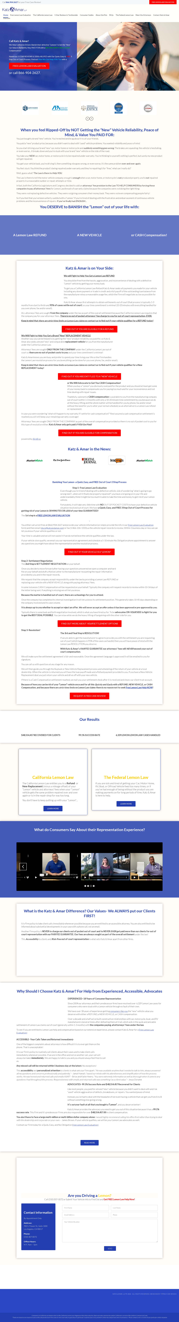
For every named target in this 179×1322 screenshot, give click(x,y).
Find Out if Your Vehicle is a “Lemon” (89, 552)
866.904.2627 (12, 2)
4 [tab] (94, 886)
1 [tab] (85, 886)
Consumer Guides (87, 15)
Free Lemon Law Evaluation (163, 2)
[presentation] (87, 119)
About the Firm (101, 15)
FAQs (111, 15)
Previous (23, 866)
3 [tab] (91, 886)
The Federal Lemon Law (125, 15)
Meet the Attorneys (143, 15)
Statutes (6, 18)
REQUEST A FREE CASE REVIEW (89, 696)
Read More (89, 1143)
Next (156, 866)
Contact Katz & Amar (161, 15)
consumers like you (119, 1011)
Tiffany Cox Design (169, 1294)
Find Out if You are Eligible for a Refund (89, 329)
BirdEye (37, 439)
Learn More (53, 808)
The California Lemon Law (42, 15)
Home (5, 15)
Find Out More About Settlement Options (89, 623)
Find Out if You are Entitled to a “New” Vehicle (89, 376)
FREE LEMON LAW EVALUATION (29, 66)
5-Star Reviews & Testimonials (66, 15)
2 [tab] (88, 886)
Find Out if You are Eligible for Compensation (89, 432)
